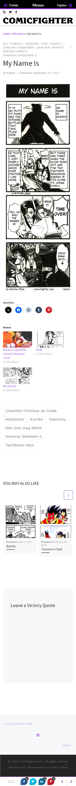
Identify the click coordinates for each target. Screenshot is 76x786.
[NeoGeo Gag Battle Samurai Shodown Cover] (17, 339)
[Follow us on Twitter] (10, 12)
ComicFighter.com (30, 761)
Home (6, 34)
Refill (39, 350)
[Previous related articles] (58, 494)
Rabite (11, 73)
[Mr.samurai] (17, 375)
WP (23, 767)
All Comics (19, 34)
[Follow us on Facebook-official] (16, 12)
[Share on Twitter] (33, 781)
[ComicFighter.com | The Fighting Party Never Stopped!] (38, 20)
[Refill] (50, 339)
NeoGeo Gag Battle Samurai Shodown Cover (14, 354)
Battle (11, 546)
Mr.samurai (9, 386)
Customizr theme (57, 767)
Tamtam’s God (51, 549)
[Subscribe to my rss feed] (4, 12)
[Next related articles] (68, 494)
